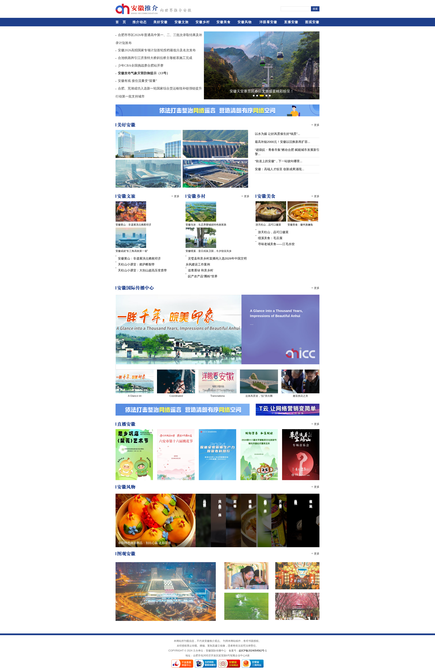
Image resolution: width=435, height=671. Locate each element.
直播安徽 (291, 22)
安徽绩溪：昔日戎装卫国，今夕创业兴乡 (208, 251)
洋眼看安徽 (268, 22)
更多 (316, 124)
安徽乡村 (203, 22)
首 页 (121, 22)
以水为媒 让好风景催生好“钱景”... (277, 134)
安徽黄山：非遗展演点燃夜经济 (133, 224)
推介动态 (140, 22)
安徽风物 (245, 22)
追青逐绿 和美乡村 (200, 270)
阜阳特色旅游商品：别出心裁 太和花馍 (144, 543)
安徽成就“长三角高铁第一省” (132, 251)
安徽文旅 (182, 22)
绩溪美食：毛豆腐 (270, 238)
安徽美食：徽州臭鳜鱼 (300, 224)
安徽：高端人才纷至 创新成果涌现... (279, 169)
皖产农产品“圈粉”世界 (203, 276)
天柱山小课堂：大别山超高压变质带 (142, 270)
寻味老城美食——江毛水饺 (276, 244)
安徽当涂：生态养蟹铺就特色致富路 (206, 224)
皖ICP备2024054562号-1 (253, 650)
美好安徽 (160, 22)
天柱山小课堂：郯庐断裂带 (136, 264)
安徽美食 (223, 22)
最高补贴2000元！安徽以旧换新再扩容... (282, 142)
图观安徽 (312, 22)
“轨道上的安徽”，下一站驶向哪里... (278, 161)
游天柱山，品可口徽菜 (268, 224)
